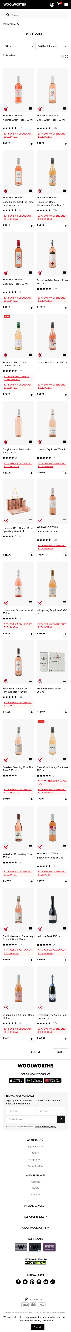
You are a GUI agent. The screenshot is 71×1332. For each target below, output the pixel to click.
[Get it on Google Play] (34, 1080)
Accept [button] (37, 1327)
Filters (8, 46)
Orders (35, 1153)
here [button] (50, 1320)
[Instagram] (39, 1281)
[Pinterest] (32, 1281)
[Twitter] (25, 1281)
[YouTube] (45, 1281)
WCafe (35, 1188)
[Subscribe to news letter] (61, 1119)
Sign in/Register (35, 1146)
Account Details (35, 1166)
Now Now (35, 1194)
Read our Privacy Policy (45, 1127)
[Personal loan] (49, 1247)
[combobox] (38, 15)
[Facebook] (18, 1281)
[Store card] (21, 1247)
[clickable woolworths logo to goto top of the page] (35, 1066)
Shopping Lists (35, 1159)
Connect (35, 1181)
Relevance (52, 46)
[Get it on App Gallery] (53, 1080)
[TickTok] (52, 1281)
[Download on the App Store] (17, 1080)
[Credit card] (35, 1247)
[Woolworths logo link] (14, 4)
